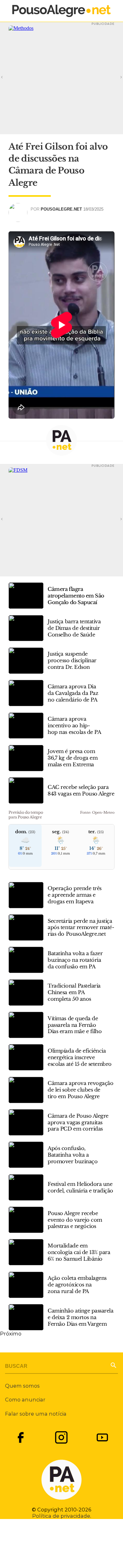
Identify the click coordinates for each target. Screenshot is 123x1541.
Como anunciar (25, 1399)
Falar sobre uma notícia (36, 1414)
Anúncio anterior (10, 77)
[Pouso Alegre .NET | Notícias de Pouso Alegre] (61, 11)
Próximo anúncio (112, 77)
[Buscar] (113, 1364)
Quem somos (22, 1386)
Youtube (102, 1437)
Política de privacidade (61, 1516)
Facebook (20, 1437)
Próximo (10, 1333)
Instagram (61, 1437)
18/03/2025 (93, 209)
